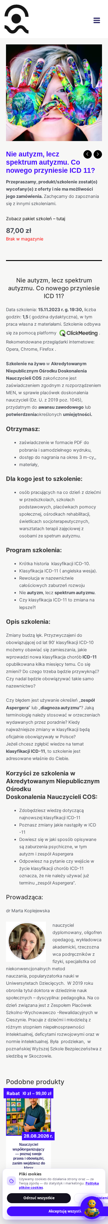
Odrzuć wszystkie (39, 1197)
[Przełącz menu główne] (97, 20)
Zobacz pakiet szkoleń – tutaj (35, 218)
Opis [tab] (11, 266)
